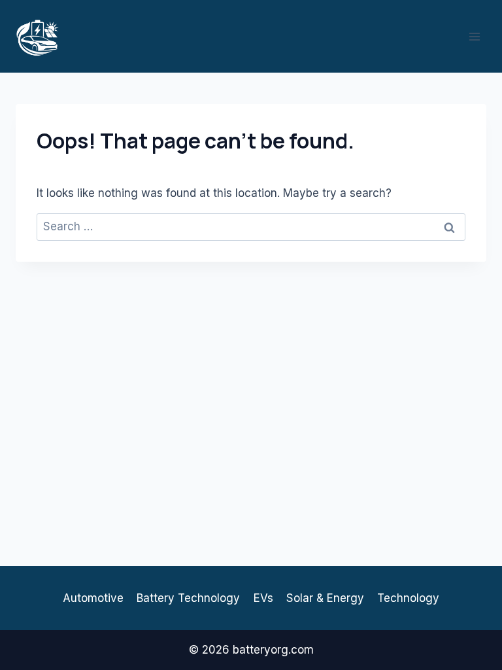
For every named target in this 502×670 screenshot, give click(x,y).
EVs (263, 598)
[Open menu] (474, 36)
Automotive (93, 598)
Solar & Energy (325, 598)
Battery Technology (188, 598)
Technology (408, 598)
